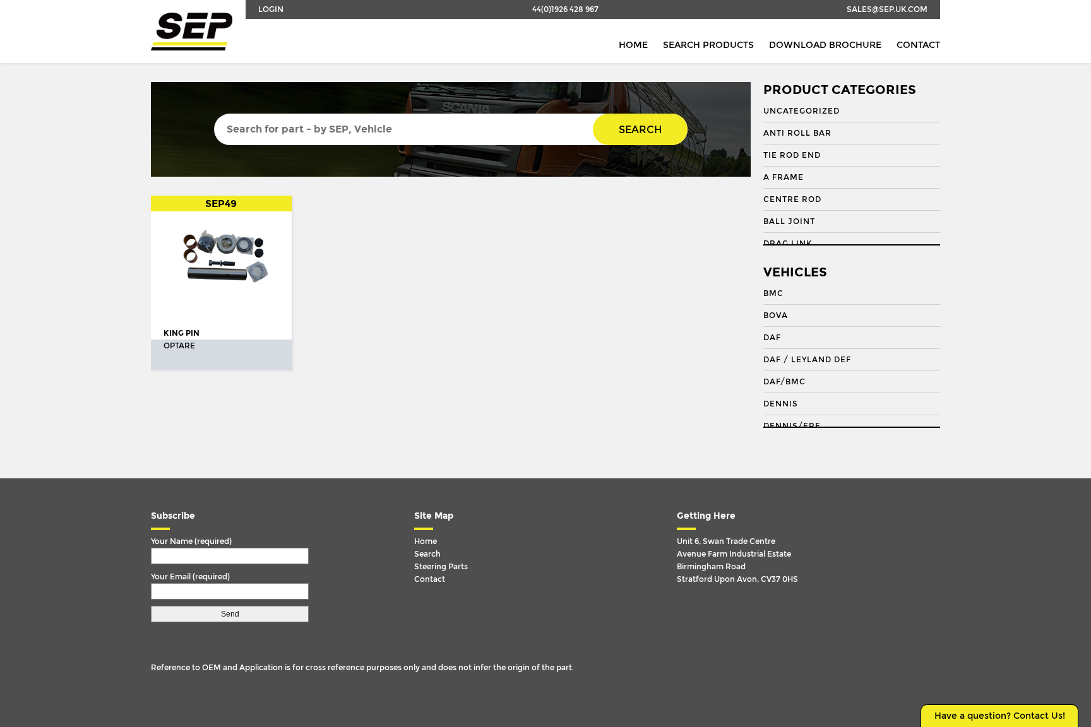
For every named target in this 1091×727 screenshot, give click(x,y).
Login (270, 9)
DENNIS (780, 403)
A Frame (783, 177)
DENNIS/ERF (791, 426)
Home (633, 45)
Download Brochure (825, 45)
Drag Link (787, 243)
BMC (773, 293)
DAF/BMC (784, 381)
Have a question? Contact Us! (999, 716)
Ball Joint (789, 221)
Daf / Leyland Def (807, 359)
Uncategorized (801, 111)
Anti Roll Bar (797, 133)
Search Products (708, 45)
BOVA (775, 315)
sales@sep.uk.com (887, 9)
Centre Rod (792, 199)
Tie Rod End (792, 155)
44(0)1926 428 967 (565, 9)
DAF (772, 337)
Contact (918, 45)
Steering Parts (441, 566)
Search (640, 130)
